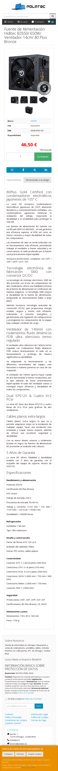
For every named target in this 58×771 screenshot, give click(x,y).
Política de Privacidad (26, 693)
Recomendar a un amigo (37, 179)
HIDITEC (34, 121)
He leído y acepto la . (25, 699)
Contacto (39, 21)
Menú (10, 21)
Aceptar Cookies (34, 754)
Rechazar (20, 754)
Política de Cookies (28, 767)
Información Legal (39, 714)
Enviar (38, 706)
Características (14, 179)
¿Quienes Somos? (13, 723)
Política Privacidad (13, 717)
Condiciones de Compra (16, 720)
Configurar (8, 754)
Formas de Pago (38, 720)
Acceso (24, 21)
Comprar (43, 156)
